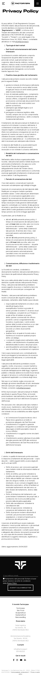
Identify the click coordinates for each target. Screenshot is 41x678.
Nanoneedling (20, 617)
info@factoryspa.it (20, 649)
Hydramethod (20, 615)
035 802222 (20, 651)
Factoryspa (20, 608)
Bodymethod (20, 613)
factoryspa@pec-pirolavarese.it (20, 672)
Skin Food (20, 610)
